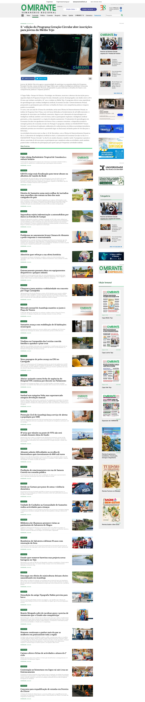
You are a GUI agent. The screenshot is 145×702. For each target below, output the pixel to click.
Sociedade (23, 23)
